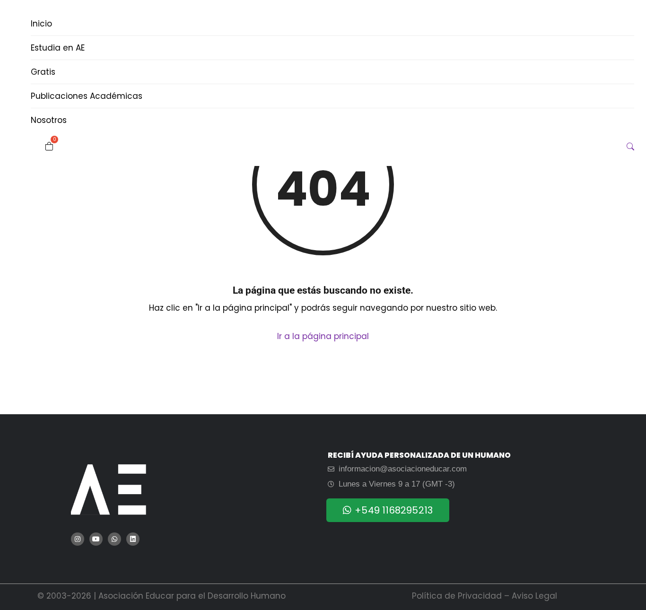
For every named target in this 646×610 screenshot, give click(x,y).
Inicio (41, 23)
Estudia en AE (58, 47)
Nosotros (49, 120)
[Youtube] (96, 539)
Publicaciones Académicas (86, 96)
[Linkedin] (133, 539)
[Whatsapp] (114, 539)
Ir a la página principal (323, 336)
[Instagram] (77, 539)
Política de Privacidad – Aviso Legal (484, 595)
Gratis (43, 72)
